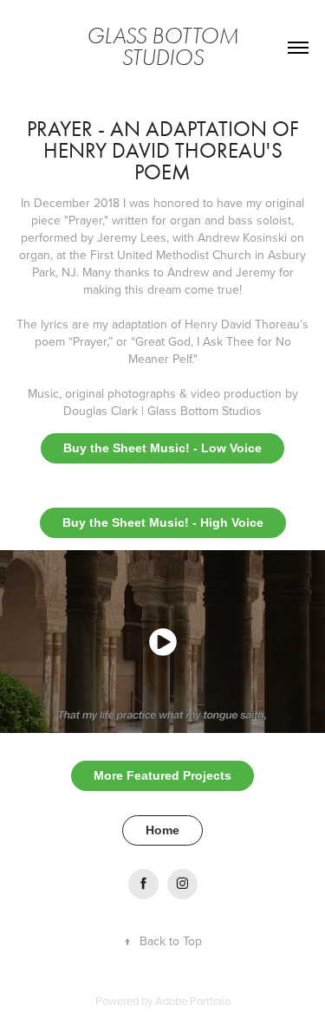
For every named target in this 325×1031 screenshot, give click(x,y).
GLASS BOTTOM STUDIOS (165, 47)
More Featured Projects (162, 775)
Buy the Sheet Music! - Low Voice (162, 448)
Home (162, 830)
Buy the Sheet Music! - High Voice (162, 522)
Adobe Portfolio (193, 1000)
